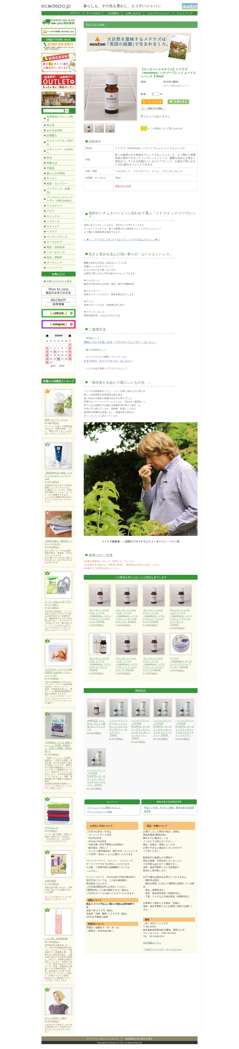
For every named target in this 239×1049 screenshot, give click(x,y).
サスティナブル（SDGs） (60, 142)
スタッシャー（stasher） (60, 151)
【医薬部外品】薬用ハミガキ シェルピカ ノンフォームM (58, 475)
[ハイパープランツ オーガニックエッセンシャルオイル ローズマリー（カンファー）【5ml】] (123, 708)
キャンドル (53, 216)
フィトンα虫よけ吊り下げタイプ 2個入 (58, 603)
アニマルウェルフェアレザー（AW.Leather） (60, 199)
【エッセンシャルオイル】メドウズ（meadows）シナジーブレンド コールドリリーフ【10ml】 (154, 664)
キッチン (52, 178)
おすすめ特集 (54, 130)
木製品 (50, 168)
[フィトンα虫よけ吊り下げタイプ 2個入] (58, 585)
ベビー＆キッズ (56, 252)
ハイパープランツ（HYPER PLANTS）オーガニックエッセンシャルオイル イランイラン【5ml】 (96, 777)
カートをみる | (94, 13)
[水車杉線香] (58, 864)
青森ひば (52, 162)
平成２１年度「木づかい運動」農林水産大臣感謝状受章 (169, 809)
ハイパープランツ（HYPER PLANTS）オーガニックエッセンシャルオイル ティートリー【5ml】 (162, 728)
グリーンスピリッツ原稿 (99, 812)
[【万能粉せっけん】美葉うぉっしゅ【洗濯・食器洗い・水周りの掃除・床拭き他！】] (58, 726)
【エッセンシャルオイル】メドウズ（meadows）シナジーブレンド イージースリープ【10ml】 (127, 664)
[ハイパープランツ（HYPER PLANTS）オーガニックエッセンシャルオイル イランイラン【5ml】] (101, 757)
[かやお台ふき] (58, 811)
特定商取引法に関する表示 (139, 1038)
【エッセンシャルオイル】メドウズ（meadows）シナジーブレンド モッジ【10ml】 (100, 664)
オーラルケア (54, 242)
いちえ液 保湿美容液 (56, 938)
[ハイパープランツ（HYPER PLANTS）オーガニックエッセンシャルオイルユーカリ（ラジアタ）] (189, 708)
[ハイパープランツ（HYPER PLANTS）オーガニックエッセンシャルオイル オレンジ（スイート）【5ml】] (145, 708)
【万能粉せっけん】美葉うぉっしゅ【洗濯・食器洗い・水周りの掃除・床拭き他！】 (58, 747)
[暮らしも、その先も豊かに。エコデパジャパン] (56, 7)
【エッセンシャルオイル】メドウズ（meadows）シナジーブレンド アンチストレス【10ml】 (100, 616)
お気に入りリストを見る (59, 281)
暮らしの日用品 (56, 173)
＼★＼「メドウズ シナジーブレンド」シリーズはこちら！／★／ (122, 239)
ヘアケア (52, 231)
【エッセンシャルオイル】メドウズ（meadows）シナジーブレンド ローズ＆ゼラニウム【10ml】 (127, 616)
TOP (87, 24)
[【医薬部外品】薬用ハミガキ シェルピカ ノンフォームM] (58, 456)
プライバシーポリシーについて (102, 1038)
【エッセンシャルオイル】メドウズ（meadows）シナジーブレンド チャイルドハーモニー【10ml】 (181, 617)
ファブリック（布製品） (58, 190)
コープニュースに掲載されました (104, 807)
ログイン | (77, 13)
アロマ (95, 24)
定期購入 (52, 135)
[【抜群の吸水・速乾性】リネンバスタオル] (58, 524)
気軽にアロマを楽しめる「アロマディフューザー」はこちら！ (120, 342)
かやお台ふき (51, 827)
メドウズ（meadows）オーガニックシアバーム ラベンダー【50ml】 (181, 662)
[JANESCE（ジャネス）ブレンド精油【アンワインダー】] (101, 708)
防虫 (49, 157)
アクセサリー (54, 205)
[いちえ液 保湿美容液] (58, 922)
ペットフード (54, 267)
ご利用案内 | (114, 13)
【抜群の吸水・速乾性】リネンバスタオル (58, 542)
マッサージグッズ (57, 236)
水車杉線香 (50, 880)
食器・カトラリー (57, 183)
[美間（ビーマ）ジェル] (58, 403)
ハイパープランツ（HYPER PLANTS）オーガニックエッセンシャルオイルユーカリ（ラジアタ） (184, 728)
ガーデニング (54, 262)
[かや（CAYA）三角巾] (58, 1001)
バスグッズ (53, 221)
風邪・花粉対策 (56, 247)
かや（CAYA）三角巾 (56, 1018)
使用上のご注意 (123, 186)
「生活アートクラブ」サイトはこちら (162, 949)
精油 (102, 24)
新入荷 (50, 125)
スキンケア (53, 226)
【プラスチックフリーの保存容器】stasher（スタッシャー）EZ (58, 672)
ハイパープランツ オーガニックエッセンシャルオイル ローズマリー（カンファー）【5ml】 (118, 728)
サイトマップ (184, 13)
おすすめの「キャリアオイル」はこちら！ (108, 360)
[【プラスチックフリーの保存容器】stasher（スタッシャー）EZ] (58, 653)
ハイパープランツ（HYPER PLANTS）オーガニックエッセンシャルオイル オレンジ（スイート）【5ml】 (140, 729)
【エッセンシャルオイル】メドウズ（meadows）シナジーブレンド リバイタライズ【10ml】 (154, 616)
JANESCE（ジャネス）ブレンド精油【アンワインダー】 (96, 725)
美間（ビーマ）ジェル (56, 419)
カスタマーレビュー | (161, 13)
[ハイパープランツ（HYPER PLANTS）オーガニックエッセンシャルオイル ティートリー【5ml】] (167, 708)
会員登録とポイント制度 (60, 118)
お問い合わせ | (135, 13)
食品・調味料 (54, 257)
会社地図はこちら (152, 943)
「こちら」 (92, 870)
